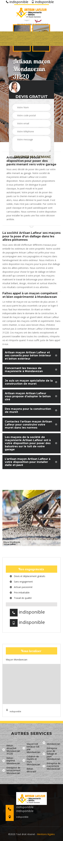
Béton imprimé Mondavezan (13, 761)
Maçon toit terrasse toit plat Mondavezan (33, 748)
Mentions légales (46, 834)
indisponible (18, 2)
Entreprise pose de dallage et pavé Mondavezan (53, 753)
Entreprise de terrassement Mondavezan (13, 770)
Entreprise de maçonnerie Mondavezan (53, 766)
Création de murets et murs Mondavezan (33, 760)
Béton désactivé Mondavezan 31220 (13, 749)
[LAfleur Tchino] (31, 12)
